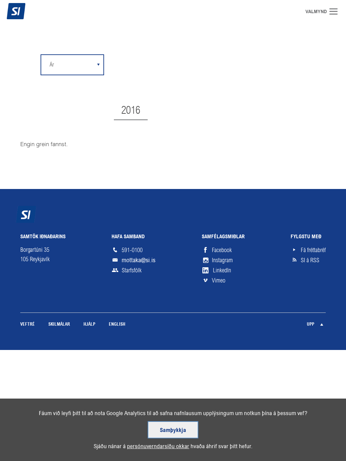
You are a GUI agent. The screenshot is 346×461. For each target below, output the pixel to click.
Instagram (222, 260)
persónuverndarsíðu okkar (158, 446)
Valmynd (336, 11)
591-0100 (132, 250)
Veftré (27, 324)
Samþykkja (173, 430)
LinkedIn (222, 270)
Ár (52, 64)
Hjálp (89, 324)
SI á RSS (310, 260)
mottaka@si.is (138, 260)
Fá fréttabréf (313, 250)
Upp (310, 324)
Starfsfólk (132, 270)
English (117, 324)
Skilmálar (59, 324)
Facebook (222, 250)
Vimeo (218, 280)
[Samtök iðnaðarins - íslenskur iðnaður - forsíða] (29, 11)
